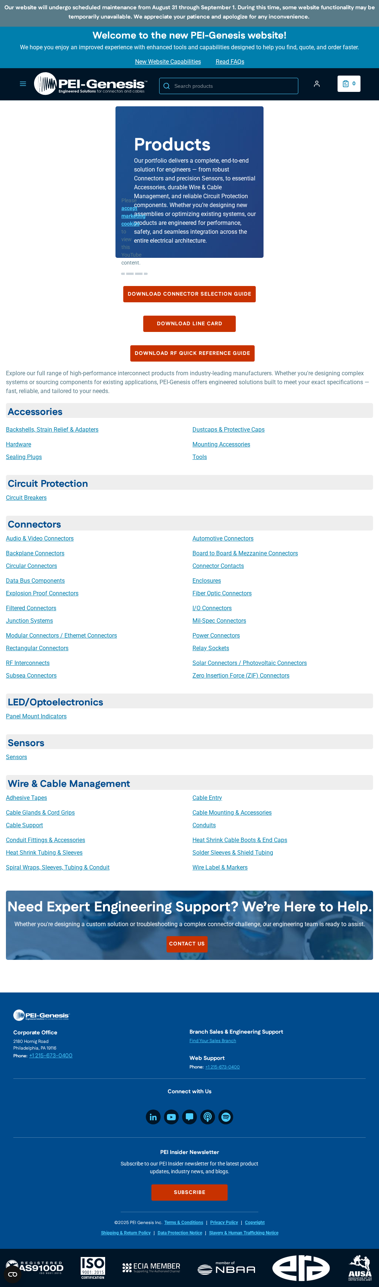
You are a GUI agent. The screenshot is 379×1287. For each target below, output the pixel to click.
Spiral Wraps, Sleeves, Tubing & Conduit (58, 867)
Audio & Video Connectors (40, 538)
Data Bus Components (35, 580)
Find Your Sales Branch (213, 1041)
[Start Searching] (166, 86)
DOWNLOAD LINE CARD (189, 323)
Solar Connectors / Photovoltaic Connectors (249, 662)
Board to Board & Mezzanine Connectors (245, 553)
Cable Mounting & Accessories (232, 812)
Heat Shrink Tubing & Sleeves (44, 852)
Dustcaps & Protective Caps (228, 429)
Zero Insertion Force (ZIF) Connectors (240, 675)
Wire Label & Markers (220, 867)
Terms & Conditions (183, 1222)
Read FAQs (230, 61)
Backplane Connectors (35, 553)
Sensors (16, 757)
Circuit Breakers (26, 497)
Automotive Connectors (223, 538)
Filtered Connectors (31, 608)
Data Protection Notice (180, 1233)
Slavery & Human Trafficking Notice (243, 1233)
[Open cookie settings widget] (12, 1274)
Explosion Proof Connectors (42, 593)
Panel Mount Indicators (36, 716)
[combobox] (228, 86)
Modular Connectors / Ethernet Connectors (61, 635)
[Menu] (23, 84)
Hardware (18, 444)
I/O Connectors (212, 608)
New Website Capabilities (168, 61)
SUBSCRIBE (189, 1192)
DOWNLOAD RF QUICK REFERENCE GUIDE (192, 353)
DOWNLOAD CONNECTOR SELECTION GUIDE (189, 294)
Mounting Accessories (221, 444)
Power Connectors (216, 635)
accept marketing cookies (133, 216)
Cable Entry (207, 797)
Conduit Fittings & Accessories (45, 840)
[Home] (91, 84)
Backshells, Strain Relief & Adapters (52, 429)
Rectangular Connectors (37, 648)
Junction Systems (29, 620)
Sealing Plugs (24, 456)
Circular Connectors (31, 565)
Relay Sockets (210, 648)
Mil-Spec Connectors (219, 620)
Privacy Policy (224, 1222)
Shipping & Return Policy (126, 1233)
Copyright (255, 1222)
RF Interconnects (28, 662)
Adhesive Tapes (26, 797)
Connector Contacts (218, 565)
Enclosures (206, 580)
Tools (199, 456)
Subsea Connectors (31, 675)
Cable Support (24, 825)
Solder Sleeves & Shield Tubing (232, 852)
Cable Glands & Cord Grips (40, 812)
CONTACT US (187, 944)
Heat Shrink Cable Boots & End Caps (239, 840)
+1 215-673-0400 (51, 1056)
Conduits (204, 825)
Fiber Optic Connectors (222, 593)
